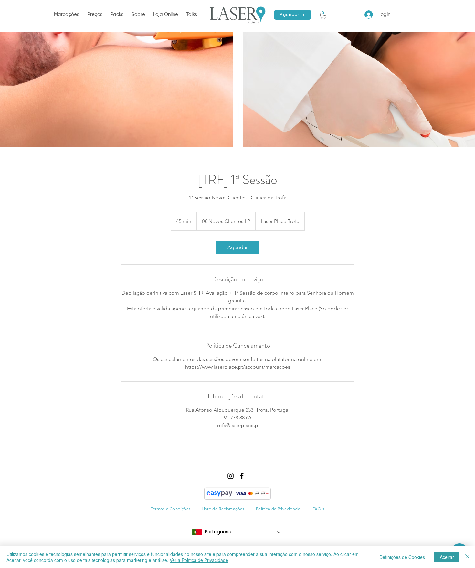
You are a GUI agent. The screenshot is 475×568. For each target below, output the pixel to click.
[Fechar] (467, 557)
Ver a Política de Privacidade (199, 560)
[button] (67, 14)
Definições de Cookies (402, 557)
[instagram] (231, 476)
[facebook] (242, 476)
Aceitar (447, 557)
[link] (237, 247)
